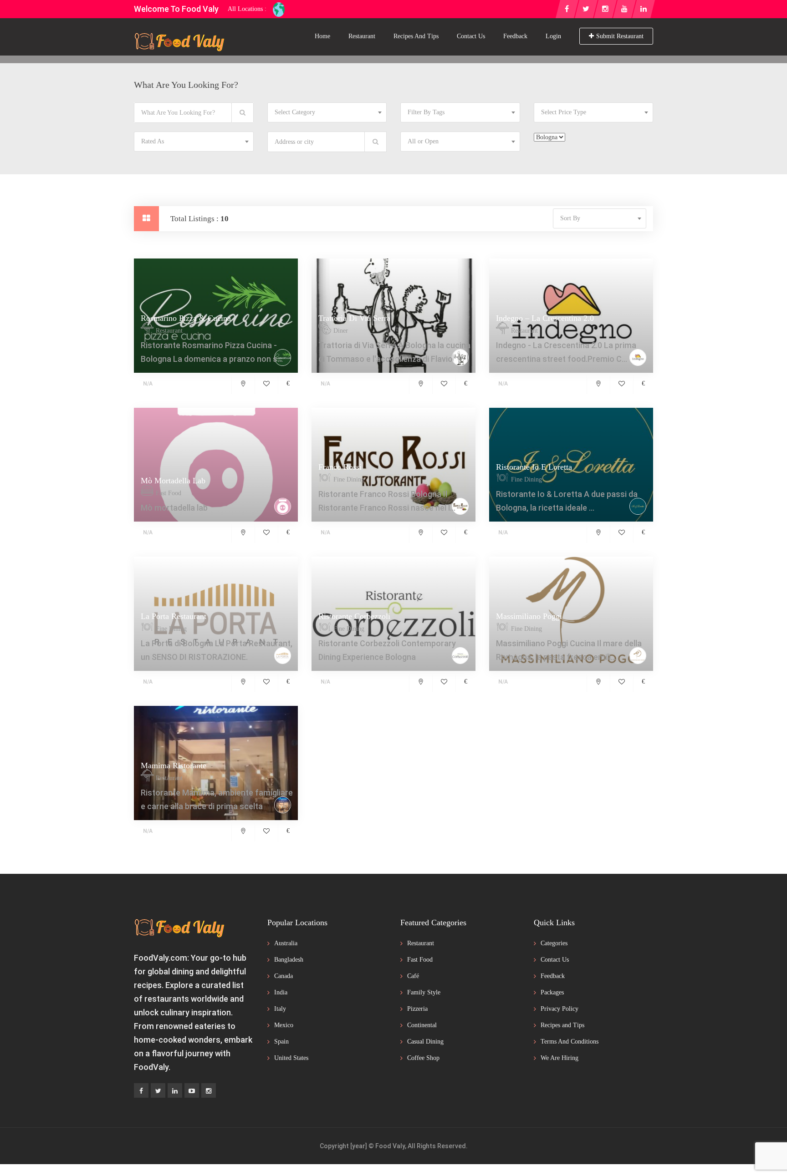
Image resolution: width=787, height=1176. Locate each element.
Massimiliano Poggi (529, 616)
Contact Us (471, 36)
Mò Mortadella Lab (173, 480)
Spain (281, 1041)
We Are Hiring (559, 1057)
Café (413, 976)
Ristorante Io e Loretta (534, 466)
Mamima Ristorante (173, 765)
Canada (283, 976)
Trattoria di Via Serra (354, 318)
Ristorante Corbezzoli (354, 616)
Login (553, 36)
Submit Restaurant (620, 36)
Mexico (283, 1025)
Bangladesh (288, 959)
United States (291, 1057)
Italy (280, 1008)
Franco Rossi (340, 466)
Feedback (515, 36)
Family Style (423, 992)
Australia (285, 943)
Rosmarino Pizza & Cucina (186, 318)
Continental (422, 1025)
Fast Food (420, 959)
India (280, 992)
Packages (552, 992)
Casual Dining (425, 1041)
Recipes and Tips (416, 36)
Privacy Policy (559, 1008)
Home (322, 36)
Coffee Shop (423, 1057)
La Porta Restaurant (173, 616)
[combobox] (327, 112)
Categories (554, 943)
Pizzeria (417, 1008)
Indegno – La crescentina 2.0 (545, 318)
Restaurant (361, 36)
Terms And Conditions (569, 1041)
